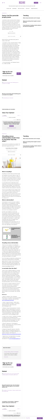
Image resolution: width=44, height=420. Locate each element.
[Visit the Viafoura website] (19, 119)
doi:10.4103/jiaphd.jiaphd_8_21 (14, 338)
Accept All (39, 418)
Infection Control (21, 8)
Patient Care (9, 8)
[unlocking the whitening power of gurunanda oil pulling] (7, 237)
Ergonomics (14, 8)
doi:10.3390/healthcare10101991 (8, 300)
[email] (14, 36)
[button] (2, 2)
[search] (4, 2)
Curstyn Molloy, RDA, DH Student (11, 148)
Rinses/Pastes (4, 133)
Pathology (28, 8)
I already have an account (11, 127)
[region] (11, 118)
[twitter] (11, 36)
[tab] (4, 115)
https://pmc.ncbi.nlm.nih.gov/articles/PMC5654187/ (11, 334)
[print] (20, 36)
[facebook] (8, 36)
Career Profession (34, 8)
